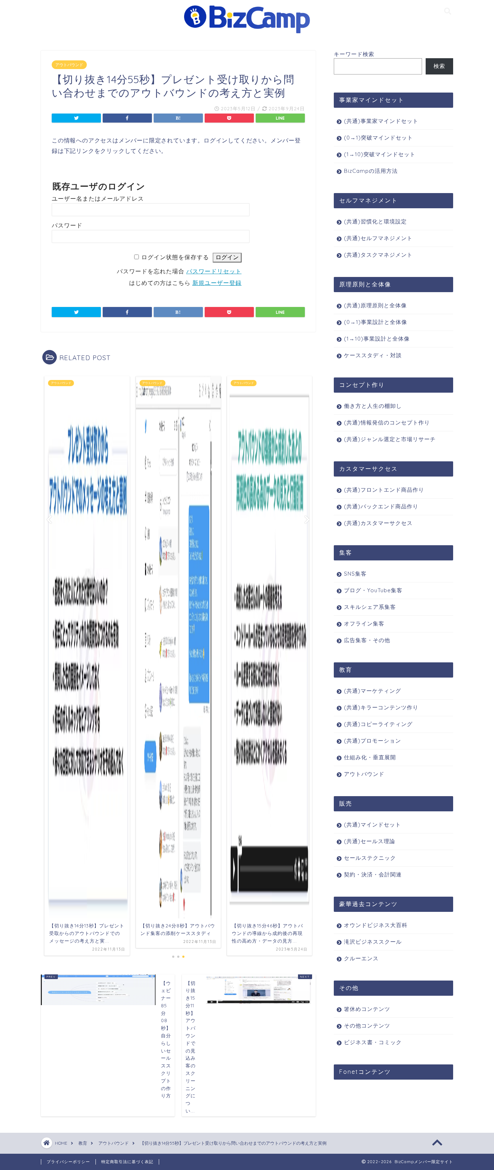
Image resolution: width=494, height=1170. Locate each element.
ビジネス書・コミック (373, 1042)
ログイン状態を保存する (175, 257)
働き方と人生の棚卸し (373, 405)
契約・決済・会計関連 (373, 874)
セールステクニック (370, 857)
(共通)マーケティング (372, 690)
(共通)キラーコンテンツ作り (381, 707)
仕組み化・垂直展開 (370, 757)
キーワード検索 (354, 54)
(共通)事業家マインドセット (381, 121)
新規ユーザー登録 (217, 283)
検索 (439, 66)
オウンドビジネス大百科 (376, 925)
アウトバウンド (69, 64)
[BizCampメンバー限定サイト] (247, 33)
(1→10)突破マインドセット (380, 154)
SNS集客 (355, 573)
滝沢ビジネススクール (373, 941)
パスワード (67, 225)
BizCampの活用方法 (371, 170)
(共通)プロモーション (372, 740)
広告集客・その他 (367, 640)
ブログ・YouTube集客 (373, 590)
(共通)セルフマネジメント (378, 238)
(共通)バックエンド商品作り (381, 506)
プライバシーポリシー (68, 1161)
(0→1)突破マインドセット (378, 137)
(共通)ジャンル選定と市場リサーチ (390, 439)
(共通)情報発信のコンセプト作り (387, 422)
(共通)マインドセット (372, 824)
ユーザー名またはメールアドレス (98, 199)
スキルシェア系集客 (370, 606)
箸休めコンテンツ (367, 1008)
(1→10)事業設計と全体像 (377, 338)
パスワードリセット (214, 271)
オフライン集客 (364, 623)
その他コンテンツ (367, 1025)
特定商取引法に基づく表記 (127, 1161)
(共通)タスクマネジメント (378, 254)
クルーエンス (361, 958)
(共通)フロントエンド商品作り (384, 489)
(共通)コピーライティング (378, 724)
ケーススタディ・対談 (373, 355)
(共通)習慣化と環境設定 (375, 221)
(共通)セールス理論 (369, 841)
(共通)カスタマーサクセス (378, 523)
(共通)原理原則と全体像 (375, 305)
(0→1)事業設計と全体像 (375, 322)
